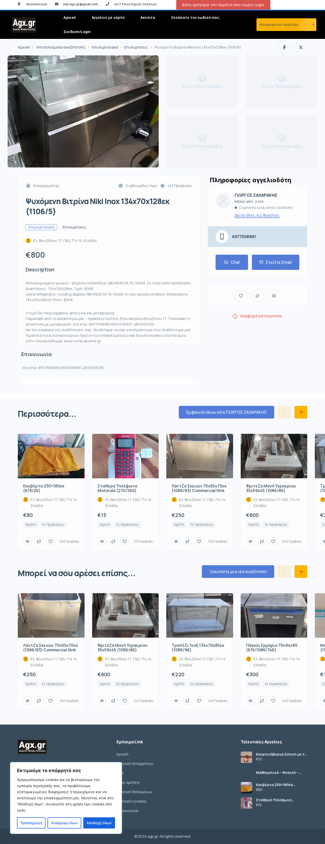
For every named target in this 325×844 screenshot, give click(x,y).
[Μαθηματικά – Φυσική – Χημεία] (246, 772)
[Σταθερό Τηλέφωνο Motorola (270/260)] (246, 803)
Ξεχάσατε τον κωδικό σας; (195, 17)
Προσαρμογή (31, 823)
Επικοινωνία (127, 810)
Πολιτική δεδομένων (134, 791)
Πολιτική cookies (131, 801)
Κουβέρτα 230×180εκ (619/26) (274, 785)
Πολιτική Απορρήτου (134, 763)
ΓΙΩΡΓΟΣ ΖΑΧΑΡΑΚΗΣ (256, 195)
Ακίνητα (147, 17)
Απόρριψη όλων (64, 823)
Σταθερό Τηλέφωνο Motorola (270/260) (274, 800)
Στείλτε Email (279, 262)
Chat (235, 262)
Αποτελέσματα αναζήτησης (61, 47)
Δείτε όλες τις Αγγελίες (257, 215)
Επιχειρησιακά (105, 47)
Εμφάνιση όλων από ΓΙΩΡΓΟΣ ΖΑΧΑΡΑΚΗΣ (226, 412)
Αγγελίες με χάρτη (108, 17)
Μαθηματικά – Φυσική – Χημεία (277, 772)
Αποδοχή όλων (99, 823)
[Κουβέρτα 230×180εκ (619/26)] (246, 787)
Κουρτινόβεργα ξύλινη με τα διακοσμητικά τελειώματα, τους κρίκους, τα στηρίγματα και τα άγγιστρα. (281, 754)
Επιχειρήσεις (136, 47)
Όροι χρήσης (128, 782)
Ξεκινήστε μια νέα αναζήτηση (238, 571)
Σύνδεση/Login (77, 31)
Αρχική (69, 17)
